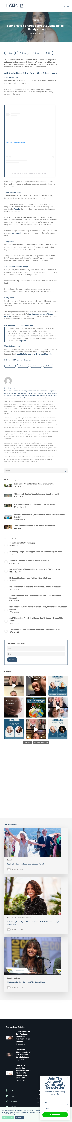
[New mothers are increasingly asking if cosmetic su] (14, 707)
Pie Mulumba (37, 34)
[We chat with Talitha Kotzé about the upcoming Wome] (36, 729)
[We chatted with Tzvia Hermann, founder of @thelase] (58, 707)
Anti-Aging (10, 918)
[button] (68, 6)
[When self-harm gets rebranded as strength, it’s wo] (36, 686)
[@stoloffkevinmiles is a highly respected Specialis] (14, 686)
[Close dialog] (67, 1078)
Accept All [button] (19, 1117)
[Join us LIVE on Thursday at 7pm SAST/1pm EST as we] (58, 686)
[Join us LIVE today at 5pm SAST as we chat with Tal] (58, 729)
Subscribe (55, 1114)
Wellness (17, 978)
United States (27, 918)
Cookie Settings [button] (8, 1117)
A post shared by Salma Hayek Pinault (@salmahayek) (29, 173)
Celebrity (36, 21)
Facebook (13, 1090)
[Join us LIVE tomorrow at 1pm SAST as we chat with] (14, 729)
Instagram (13, 1101)
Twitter (12, 1096)
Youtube (12, 1107)
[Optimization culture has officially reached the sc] (36, 707)
